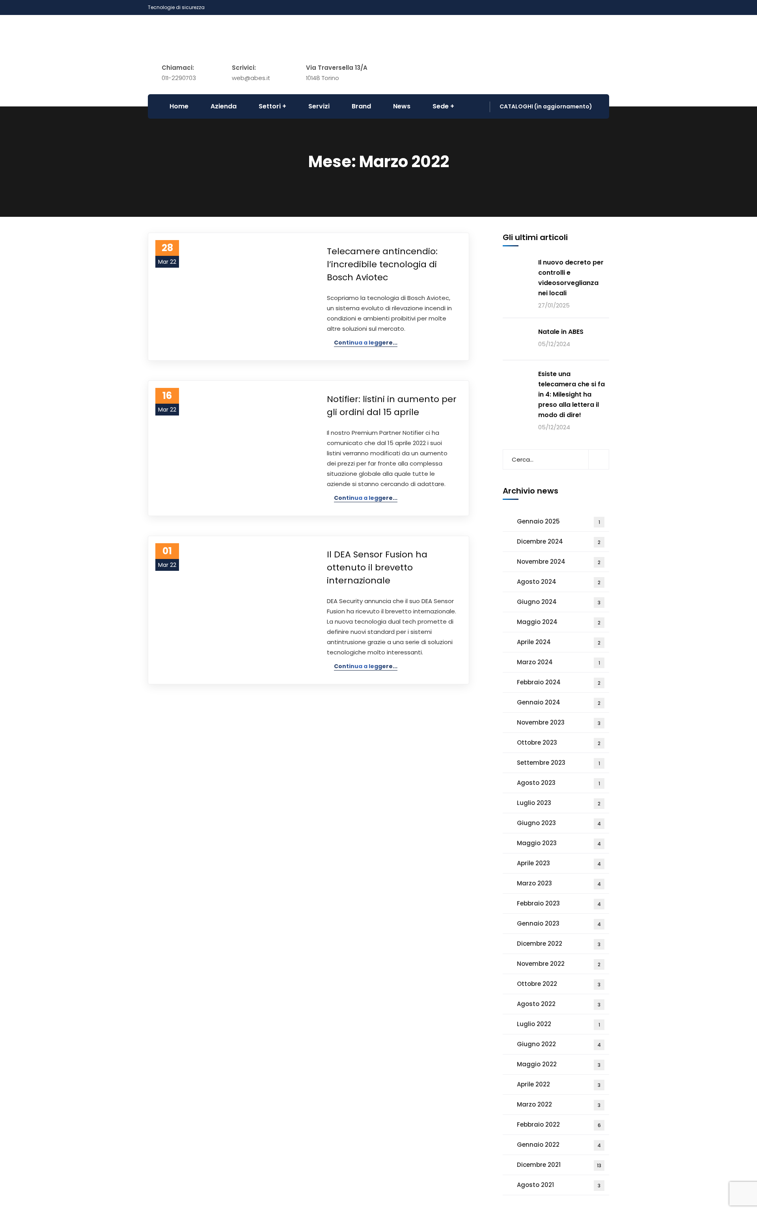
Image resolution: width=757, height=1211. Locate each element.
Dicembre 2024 (558, 541)
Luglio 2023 (558, 803)
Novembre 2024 (558, 561)
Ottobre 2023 (558, 742)
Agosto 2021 (558, 1185)
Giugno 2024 (558, 602)
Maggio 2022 (558, 1064)
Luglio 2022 (558, 1024)
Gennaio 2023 (559, 923)
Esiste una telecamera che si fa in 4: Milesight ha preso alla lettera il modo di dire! (571, 394)
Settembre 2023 (558, 762)
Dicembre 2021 (559, 1165)
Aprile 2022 (558, 1084)
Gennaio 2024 (558, 702)
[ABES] (307, 38)
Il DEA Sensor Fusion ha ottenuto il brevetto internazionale (377, 567)
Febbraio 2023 (559, 903)
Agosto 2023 (558, 783)
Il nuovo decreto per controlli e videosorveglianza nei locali (571, 278)
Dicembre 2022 (558, 943)
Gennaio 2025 (558, 521)
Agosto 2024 (558, 582)
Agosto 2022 (558, 1004)
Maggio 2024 (558, 622)
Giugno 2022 (559, 1044)
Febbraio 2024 (558, 682)
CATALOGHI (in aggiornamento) (546, 106)
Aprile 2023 (559, 863)
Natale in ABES (561, 331)
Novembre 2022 (558, 963)
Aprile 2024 (558, 642)
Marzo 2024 (558, 662)
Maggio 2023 (559, 843)
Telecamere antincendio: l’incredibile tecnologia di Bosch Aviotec (382, 264)
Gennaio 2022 (559, 1144)
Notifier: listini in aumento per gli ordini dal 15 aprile (392, 405)
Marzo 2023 (559, 883)
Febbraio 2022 (559, 1124)
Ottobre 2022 (558, 984)
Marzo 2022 (558, 1104)
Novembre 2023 (558, 722)
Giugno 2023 (559, 823)
